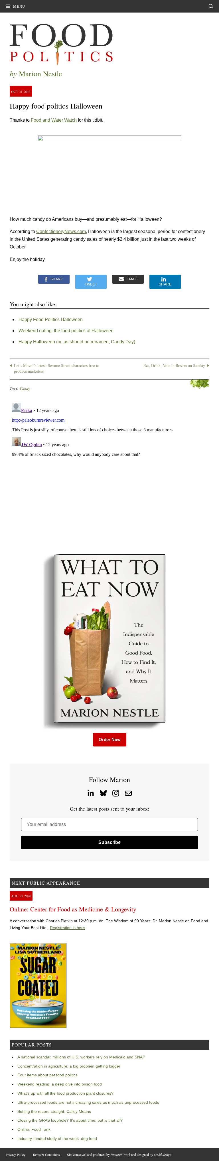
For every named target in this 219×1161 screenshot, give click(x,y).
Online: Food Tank (33, 1129)
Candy (25, 388)
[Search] (211, 6)
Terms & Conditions (46, 1154)
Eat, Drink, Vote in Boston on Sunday (174, 365)
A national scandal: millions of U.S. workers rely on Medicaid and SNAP (81, 1057)
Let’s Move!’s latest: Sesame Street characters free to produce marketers (56, 368)
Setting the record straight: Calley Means (54, 1111)
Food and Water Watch (54, 120)
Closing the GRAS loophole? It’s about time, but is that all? (70, 1120)
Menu (19, 6)
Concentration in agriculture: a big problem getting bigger (68, 1066)
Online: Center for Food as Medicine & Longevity (73, 909)
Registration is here (67, 927)
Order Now (110, 739)
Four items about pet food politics (47, 1075)
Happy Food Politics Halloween (51, 319)
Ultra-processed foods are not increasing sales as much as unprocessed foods (88, 1102)
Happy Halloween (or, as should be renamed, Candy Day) (77, 341)
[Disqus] (109, 472)
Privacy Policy (15, 1154)
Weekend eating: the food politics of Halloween (66, 330)
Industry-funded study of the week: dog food (57, 1138)
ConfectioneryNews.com (61, 231)
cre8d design (162, 1154)
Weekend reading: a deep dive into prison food (59, 1084)
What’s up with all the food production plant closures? (65, 1093)
